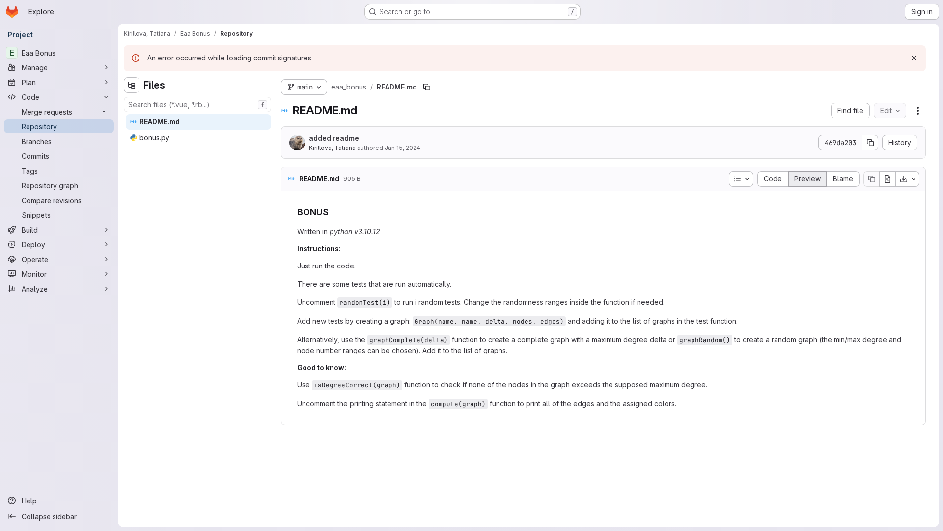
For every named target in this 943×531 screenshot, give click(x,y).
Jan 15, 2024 (402, 147)
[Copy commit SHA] (870, 142)
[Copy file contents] (871, 179)
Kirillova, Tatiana (332, 147)
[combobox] (197, 104)
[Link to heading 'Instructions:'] (344, 248)
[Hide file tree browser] (131, 85)
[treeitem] (198, 122)
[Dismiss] (914, 58)
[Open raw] (887, 179)
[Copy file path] (427, 87)
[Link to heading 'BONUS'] (333, 212)
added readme (334, 138)
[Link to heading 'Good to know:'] (350, 367)
